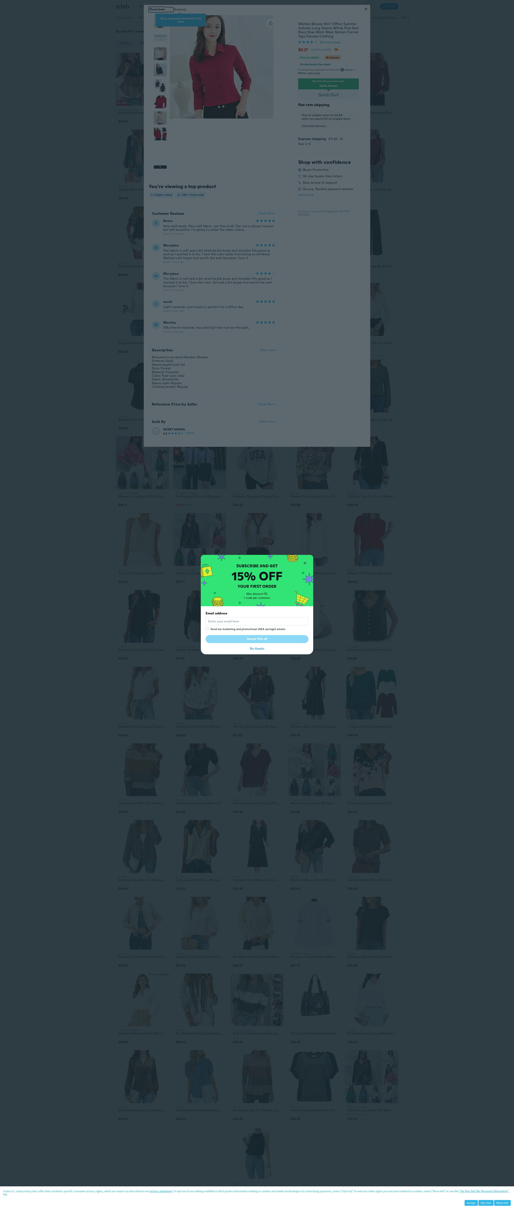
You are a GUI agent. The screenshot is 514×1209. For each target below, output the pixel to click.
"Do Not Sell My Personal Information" (484, 1191)
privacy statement (161, 1191)
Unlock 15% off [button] (257, 639)
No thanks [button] (257, 649)
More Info (502, 1203)
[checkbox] (207, 628)
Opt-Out (486, 1203)
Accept (471, 1203)
